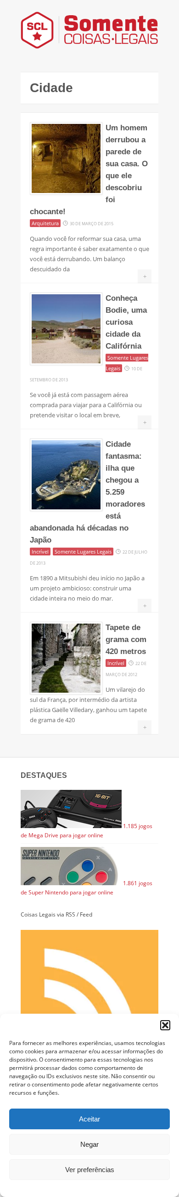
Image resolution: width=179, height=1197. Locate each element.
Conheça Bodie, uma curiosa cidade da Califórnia (126, 322)
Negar (89, 1144)
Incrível (40, 551)
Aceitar (89, 1119)
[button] (165, 1025)
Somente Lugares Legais (83, 551)
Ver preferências (89, 1170)
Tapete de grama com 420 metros (126, 639)
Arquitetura (45, 223)
